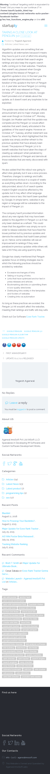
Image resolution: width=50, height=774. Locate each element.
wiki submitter (23, 673)
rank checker (9, 659)
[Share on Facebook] (4, 345)
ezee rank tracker (11, 626)
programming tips (15, 493)
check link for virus (34, 615)
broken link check (27, 608)
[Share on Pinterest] (19, 345)
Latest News (18, 44)
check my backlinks (12, 619)
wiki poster (8, 673)
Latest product (13, 488)
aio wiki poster (9, 597)
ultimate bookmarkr (12, 669)
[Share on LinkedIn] (24, 345)
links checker (31, 651)
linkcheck (21, 648)
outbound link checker (13, 655)
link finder (33, 648)
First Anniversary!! (16, 353)
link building (8, 648)
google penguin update (13, 338)
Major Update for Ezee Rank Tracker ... (21, 528)
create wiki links (10, 622)
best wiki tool (9, 608)
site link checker (25, 666)
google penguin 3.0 (33, 331)
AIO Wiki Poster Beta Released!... (18, 536)
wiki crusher (40, 669)
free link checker (30, 626)
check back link (29, 612)
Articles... (13, 582)
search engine (38, 659)
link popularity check (12, 651)
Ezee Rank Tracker (35, 316)
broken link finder (11, 612)
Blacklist (6, 513)
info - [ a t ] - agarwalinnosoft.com (21, 757)
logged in (21, 409)
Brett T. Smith (12, 563)
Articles (8, 44)
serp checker (26, 662)
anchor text (25, 597)
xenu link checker (11, 677)
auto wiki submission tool (14, 604)
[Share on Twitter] (9, 345)
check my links (30, 619)
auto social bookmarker (14, 601)
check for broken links (13, 615)
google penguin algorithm (15, 335)
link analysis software (35, 644)
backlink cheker (36, 604)
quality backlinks (34, 655)
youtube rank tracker (31, 677)
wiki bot (27, 669)
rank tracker (23, 659)
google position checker (14, 640)
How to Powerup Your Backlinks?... (19, 521)
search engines (10, 662)
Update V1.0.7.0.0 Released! (20, 358)
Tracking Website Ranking (15, 544)
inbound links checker (13, 644)
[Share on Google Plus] (14, 345)
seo (27, 44)
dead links (25, 622)
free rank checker (11, 630)
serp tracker (8, 666)
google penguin (14, 331)
